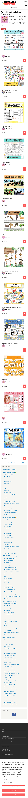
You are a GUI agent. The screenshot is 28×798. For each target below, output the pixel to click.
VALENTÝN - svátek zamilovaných (11, 621)
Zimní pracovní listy (8, 630)
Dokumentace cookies (9, 782)
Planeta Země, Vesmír (8, 650)
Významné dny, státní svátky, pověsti (11, 664)
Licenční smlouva (5, 736)
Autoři (3, 731)
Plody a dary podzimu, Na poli (10, 565)
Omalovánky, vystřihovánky (9, 655)
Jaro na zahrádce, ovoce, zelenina (11, 479)
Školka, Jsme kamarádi (9, 560)
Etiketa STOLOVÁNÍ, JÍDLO (9, 697)
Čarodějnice (6, 499)
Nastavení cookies (13, 786)
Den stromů (6, 582)
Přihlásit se (25, 1)
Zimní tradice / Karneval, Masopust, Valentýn (13, 628)
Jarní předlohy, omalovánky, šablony (11, 503)
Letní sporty (6, 544)
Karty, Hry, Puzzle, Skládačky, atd (11, 686)
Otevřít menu (14, 7)
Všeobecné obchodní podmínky (8, 738)
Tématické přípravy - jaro (9, 476)
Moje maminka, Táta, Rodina (10, 488)
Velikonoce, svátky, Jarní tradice (10, 494)
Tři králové (6, 625)
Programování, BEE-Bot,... (9, 700)
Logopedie (6, 519)
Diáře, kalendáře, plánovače (9, 589)
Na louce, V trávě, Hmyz (9, 526)
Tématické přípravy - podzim (9, 558)
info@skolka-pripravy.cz (9, 754)
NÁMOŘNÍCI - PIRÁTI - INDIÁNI (10, 553)
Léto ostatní (6, 528)
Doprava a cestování (8, 524)
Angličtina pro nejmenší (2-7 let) (10, 702)
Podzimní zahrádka (8, 578)
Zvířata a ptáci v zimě (8, 614)
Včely (5, 485)
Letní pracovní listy (8, 542)
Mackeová (10, 56)
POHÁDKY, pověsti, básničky (10, 680)
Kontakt (3, 733)
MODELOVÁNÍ (7, 646)
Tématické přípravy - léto (9, 522)
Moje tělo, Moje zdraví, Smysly (10, 603)
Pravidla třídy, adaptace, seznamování (11, 571)
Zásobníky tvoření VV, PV (9, 695)
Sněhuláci (6, 623)
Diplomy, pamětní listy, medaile (10, 653)
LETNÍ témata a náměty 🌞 (9, 517)
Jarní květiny (6, 490)
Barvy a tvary (7, 639)
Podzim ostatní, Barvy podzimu (10, 569)
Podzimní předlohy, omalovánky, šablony (12, 596)
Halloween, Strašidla (8, 585)
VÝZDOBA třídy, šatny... (9, 691)
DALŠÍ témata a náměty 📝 (9, 637)
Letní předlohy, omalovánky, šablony (11, 546)
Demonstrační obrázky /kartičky (10, 688)
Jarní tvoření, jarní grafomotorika (10, 505)
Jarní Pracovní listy (8, 508)
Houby (5, 580)
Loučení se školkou (8, 551)
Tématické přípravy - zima (9, 605)
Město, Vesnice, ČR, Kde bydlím (10, 510)
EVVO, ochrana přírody (8, 644)
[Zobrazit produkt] (14, 52)
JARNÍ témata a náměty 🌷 (9, 472)
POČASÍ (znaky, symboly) (9, 501)
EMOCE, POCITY (7, 662)
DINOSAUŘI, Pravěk (8, 548)
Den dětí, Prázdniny (8, 530)
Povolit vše (13, 795)
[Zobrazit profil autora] (3, 57)
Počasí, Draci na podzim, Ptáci (10, 567)
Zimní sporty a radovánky (9, 612)
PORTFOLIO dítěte (8, 562)
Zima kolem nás (7, 610)
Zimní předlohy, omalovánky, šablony (11, 632)
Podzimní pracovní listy (9, 591)
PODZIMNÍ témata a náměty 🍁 (10, 555)
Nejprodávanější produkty (9, 469)
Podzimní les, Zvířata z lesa (9, 573)
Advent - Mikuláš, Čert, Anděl (10, 616)
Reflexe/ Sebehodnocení (9, 642)
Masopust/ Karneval (8, 496)
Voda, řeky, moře (7, 535)
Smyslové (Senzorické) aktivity (10, 671)
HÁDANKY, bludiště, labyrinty (10, 693)
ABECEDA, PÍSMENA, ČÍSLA (10, 675)
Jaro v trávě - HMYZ (8, 481)
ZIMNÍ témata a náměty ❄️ (9, 601)
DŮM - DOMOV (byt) (8, 666)
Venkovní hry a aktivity (8, 668)
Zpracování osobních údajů (7, 741)
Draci (5, 576)
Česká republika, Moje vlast (9, 684)
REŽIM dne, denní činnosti (9, 587)
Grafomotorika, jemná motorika (10, 659)
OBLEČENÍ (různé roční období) (10, 648)
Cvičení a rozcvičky (8, 682)
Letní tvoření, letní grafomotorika (10, 539)
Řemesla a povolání (8, 492)
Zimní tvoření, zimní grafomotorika (11, 634)
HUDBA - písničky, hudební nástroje (11, 677)
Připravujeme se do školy (9, 657)
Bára (6, 56)
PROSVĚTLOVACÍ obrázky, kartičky (11, 673)
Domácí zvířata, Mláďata (9, 474)
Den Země (6, 514)
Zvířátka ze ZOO (7, 533)
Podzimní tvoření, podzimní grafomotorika (12, 594)
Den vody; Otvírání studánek (10, 512)
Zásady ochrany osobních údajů (11, 776)
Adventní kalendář (7, 619)
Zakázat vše (13, 791)
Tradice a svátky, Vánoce (9, 608)
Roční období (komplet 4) (9, 537)
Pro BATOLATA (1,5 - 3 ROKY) (10, 705)
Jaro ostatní (6, 483)
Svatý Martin (6, 598)
